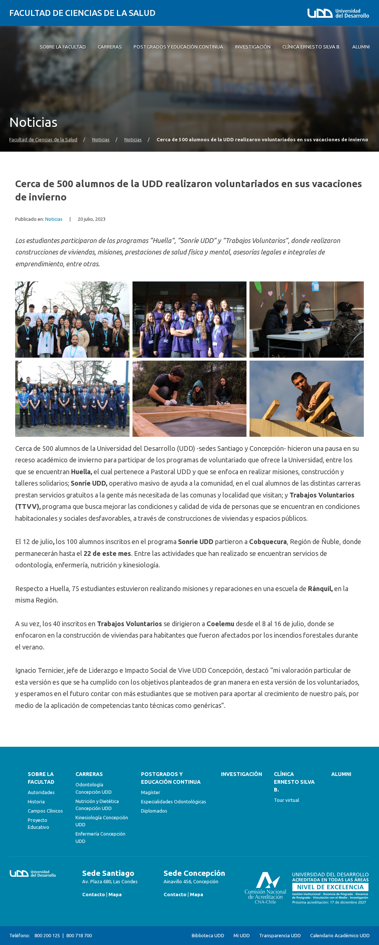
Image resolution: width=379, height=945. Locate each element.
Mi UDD (242, 935)
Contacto (93, 894)
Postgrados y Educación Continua (171, 778)
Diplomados (154, 810)
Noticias (101, 139)
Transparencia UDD (280, 935)
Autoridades (41, 792)
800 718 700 (79, 935)
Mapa (115, 894)
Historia (36, 801)
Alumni (341, 774)
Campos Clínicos (45, 810)
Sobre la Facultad (41, 778)
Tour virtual (286, 800)
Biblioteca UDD (208, 935)
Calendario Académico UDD (340, 935)
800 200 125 (47, 935)
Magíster (150, 792)
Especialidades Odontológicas (173, 801)
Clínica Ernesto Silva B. (294, 782)
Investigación (241, 774)
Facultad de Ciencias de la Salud (82, 12)
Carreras (89, 774)
